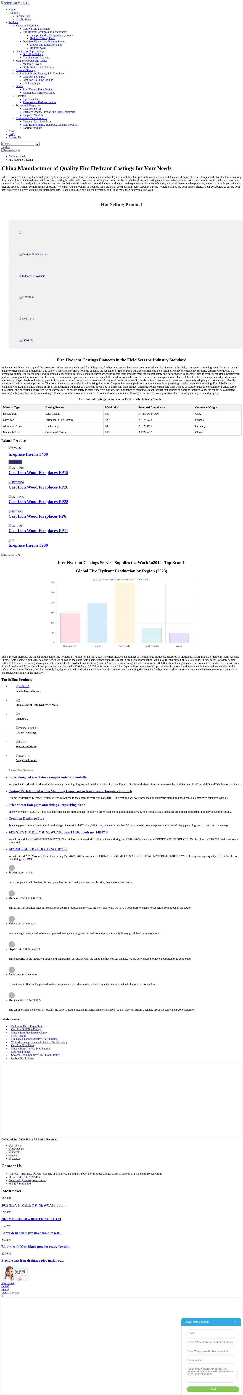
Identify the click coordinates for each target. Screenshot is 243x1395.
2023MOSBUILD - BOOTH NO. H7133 (38, 849)
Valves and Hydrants (27, 25)
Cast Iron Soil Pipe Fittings (38, 79)
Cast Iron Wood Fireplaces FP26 (38, 487)
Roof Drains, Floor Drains (37, 89)
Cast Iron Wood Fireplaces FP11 (38, 530)
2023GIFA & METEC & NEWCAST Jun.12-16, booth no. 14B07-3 (58, 832)
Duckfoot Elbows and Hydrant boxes (44, 41)
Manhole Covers (32, 63)
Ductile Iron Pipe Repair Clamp (29, 1032)
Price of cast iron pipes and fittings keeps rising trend (47, 805)
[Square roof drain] (21, 741)
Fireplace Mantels (33, 115)
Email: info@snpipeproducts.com (27, 1180)
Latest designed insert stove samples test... (31, 1233)
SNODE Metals (10, 1292)
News (12, 131)
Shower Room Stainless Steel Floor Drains (35, 1054)
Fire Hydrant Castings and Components (45, 31)
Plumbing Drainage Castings (39, 92)
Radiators (21, 95)
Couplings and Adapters (36, 57)
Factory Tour (23, 15)
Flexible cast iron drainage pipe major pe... (32, 1260)
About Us (14, 12)
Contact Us (15, 137)
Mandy (5, 1289)
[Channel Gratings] (27, 727)
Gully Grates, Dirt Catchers (38, 67)
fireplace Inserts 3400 (28, 454)
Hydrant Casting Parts (42, 38)
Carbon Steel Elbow (22, 1058)
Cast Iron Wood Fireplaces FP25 (38, 501)
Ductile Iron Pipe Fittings (30, 51)
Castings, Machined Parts (37, 121)
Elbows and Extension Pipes (46, 44)
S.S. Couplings (31, 83)
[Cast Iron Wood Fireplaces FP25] (16, 496)
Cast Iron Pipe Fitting (23, 1045)
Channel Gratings (25, 70)
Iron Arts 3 (22, 718)
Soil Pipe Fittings (20, 1051)
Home (12, 9)
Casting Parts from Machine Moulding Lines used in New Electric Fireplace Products (70, 791)
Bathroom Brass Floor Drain (27, 1026)
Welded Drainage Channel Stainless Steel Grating (39, 1042)
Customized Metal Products (31, 118)
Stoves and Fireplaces (28, 105)
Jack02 (5, 1286)
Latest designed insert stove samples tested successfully (48, 777)
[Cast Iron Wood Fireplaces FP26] (16, 482)
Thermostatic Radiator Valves (39, 102)
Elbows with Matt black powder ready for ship (35, 1246)
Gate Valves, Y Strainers (36, 28)
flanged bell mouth (26, 760)
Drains (19, 86)
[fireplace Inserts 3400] (15, 447)
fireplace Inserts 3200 (28, 545)
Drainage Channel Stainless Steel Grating (34, 1038)
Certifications (23, 19)
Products (13, 22)
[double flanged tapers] (22, 686)
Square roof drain (26, 746)
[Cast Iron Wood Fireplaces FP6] (15, 511)
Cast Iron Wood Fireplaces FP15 (38, 472)
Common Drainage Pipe (26, 818)
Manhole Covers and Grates (31, 60)
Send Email (7, 1283)
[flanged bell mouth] (22, 755)
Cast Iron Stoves (32, 108)
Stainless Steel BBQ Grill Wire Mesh (37, 704)
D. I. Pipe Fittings (33, 54)
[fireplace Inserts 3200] (11, 540)
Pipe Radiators (31, 99)
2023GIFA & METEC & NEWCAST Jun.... (33, 1205)
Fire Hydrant (18, 1035)
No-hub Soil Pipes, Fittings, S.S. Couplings (40, 73)
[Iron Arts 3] (18, 714)
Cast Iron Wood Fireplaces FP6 (37, 516)
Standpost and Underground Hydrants (51, 35)
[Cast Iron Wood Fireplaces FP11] (16, 525)
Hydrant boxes (38, 47)
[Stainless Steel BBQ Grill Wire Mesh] (18, 700)
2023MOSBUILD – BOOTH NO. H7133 (31, 1219)
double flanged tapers (28, 691)
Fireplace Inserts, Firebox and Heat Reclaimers (49, 111)
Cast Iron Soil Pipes (34, 76)
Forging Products (32, 127)
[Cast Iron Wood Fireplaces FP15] (16, 467)
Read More (15, 461)
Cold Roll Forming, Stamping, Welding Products (50, 124)
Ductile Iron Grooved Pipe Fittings (30, 1048)
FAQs (12, 134)
